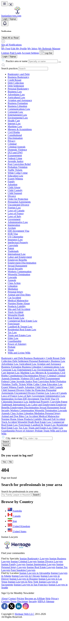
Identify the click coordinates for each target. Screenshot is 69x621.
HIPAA (41, 601)
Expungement (15, 155)
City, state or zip (14, 438)
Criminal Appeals (16, 146)
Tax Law (12, 332)
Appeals (12, 280)
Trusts (11, 349)
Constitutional (15, 135)
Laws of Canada (16, 210)
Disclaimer (22, 601)
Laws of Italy (14, 216)
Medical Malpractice (18, 300)
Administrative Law (18, 222)
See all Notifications (11, 44)
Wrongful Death (16, 315)
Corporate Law (15, 112)
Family (11, 181)
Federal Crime (15, 158)
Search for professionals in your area (19, 491)
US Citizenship (15, 236)
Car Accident (14, 297)
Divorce (12, 196)
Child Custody (15, 190)
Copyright (13, 245)
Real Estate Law (16, 318)
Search (36, 495)
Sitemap (50, 601)
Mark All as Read (10, 38)
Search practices (9, 68)
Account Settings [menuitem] (30, 53)
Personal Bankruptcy (18, 88)
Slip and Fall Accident (19, 309)
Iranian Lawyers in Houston (23, 578)
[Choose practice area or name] (59, 62)
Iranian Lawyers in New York (23, 581)
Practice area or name (16, 61)
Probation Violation (17, 167)
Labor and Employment (20, 257)
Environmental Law (18, 117)
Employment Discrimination (22, 262)
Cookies (5, 601)
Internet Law (14, 123)
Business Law (15, 91)
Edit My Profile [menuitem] (19, 48)
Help (48, 598)
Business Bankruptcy (18, 77)
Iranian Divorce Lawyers (50, 561)
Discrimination (15, 138)
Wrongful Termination (19, 274)
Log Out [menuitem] (48, 53)
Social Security (15, 268)
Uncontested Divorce (18, 204)
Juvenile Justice (15, 161)
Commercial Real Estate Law (22, 320)
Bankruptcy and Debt (19, 74)
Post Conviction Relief (19, 164)
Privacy (11, 141)
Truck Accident (15, 312)
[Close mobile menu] (10, 4)
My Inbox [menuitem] (32, 48)
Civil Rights (14, 132)
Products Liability (17, 306)
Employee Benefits (17, 260)
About (4, 598)
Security (33, 601)
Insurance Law (15, 239)
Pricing (20, 598)
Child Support (15, 193)
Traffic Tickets (15, 170)
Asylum (12, 228)
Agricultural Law (16, 97)
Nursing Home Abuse (19, 303)
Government (14, 219)
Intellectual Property (18, 242)
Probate (11, 347)
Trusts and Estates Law (19, 335)
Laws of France (16, 213)
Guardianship (14, 341)
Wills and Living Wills (19, 352)
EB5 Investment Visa (18, 231)
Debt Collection (16, 83)
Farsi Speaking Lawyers (23, 570)
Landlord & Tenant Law (20, 326)
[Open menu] (4, 3)
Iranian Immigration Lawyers (41, 564)
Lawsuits (12, 277)
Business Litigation (17, 106)
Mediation (13, 289)
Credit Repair (14, 80)
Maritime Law (15, 126)
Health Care (14, 120)
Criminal (12, 143)
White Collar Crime (18, 172)
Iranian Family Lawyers (13, 564)
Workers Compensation (19, 271)
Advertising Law (16, 94)
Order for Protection (18, 199)
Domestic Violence (17, 149)
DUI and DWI (15, 152)
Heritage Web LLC (24, 614)
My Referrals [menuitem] (45, 48)
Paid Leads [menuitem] (15, 53)
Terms (13, 601)
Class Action (14, 283)
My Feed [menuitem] (5, 48)
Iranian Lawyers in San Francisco (31, 584)
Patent (11, 248)
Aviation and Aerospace (20, 100)
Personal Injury (15, 291)
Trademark (13, 251)
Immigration (14, 225)
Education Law (15, 175)
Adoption (12, 184)
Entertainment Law (17, 114)
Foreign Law (14, 207)
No (10, 462)
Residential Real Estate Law (22, 329)
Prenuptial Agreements (19, 201)
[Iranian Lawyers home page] (17, 13)
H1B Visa (13, 233)
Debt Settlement (16, 85)
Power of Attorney (17, 344)
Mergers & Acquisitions (20, 129)
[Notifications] (4, 23)
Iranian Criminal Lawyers (24, 561)
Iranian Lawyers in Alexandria (34, 573)
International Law (17, 254)
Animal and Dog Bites (19, 294)
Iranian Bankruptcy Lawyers (34, 558)
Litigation (12, 286)
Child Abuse (14, 187)
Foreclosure (14, 323)
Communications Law (19, 109)
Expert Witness (15, 178)
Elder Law (13, 338)
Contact (12, 598)
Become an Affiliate (35, 598)
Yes (4, 462)
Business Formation (18, 103)
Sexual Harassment (17, 265)
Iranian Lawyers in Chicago (26, 576)
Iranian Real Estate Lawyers (41, 567)
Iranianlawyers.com (11, 15)
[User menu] (2, 46)
